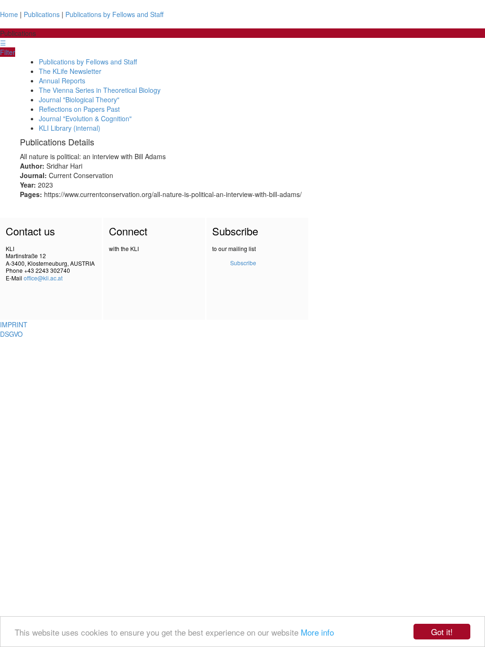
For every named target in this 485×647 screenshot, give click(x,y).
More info (317, 632)
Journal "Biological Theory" (79, 99)
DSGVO (11, 334)
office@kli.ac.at (43, 278)
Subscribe (243, 263)
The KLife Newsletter (70, 71)
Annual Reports (62, 80)
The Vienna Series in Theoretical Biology (100, 90)
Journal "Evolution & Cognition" (85, 118)
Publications (42, 14)
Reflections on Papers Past (79, 109)
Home (9, 14)
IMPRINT (13, 324)
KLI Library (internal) (69, 128)
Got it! (442, 632)
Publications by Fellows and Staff (114, 14)
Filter (7, 52)
